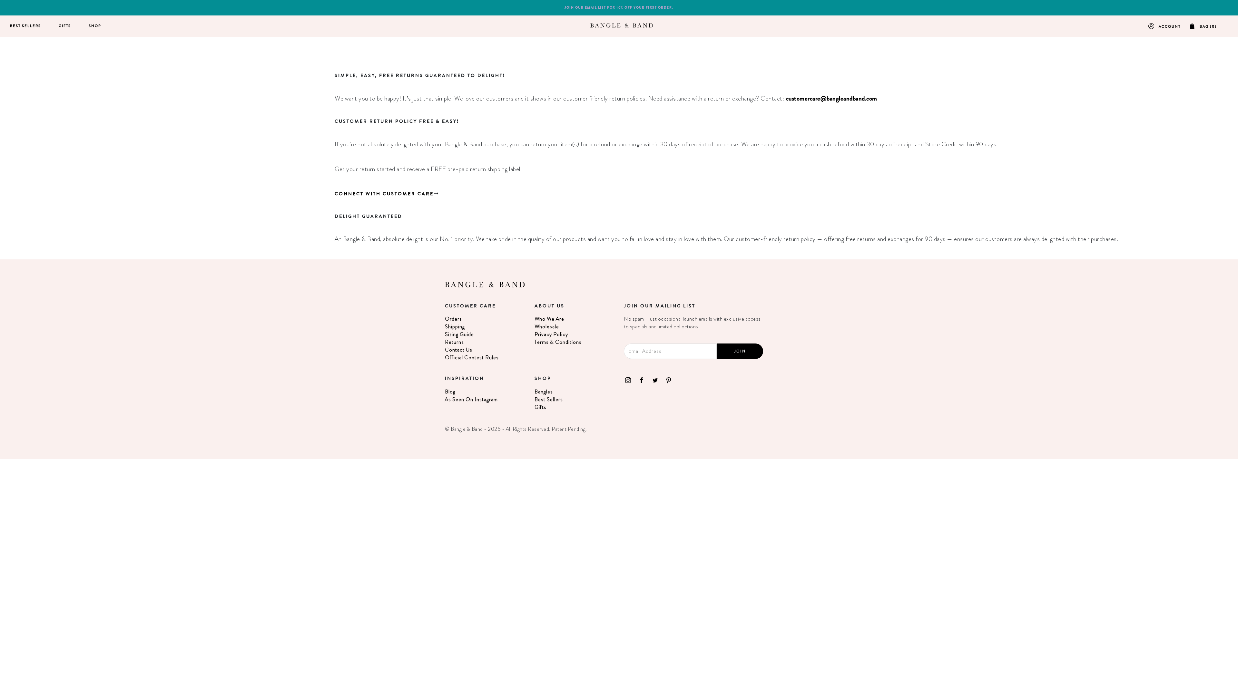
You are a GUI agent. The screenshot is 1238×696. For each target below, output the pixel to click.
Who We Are (549, 319)
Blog (450, 391)
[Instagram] (628, 379)
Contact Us (458, 349)
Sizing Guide (459, 334)
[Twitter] (655, 379)
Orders (453, 319)
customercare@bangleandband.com (831, 98)
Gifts (65, 25)
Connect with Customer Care (384, 193)
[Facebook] (641, 379)
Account (1170, 26)
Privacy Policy (551, 334)
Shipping (455, 326)
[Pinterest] (668, 379)
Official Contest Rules (472, 357)
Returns (454, 342)
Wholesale (547, 326)
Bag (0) (1208, 26)
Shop (95, 25)
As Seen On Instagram (471, 399)
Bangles (544, 391)
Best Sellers (25, 25)
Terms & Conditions (558, 342)
